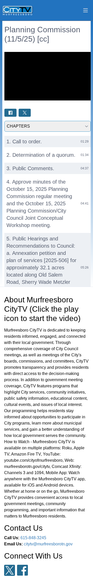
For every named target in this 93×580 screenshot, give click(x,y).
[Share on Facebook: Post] (10, 113)
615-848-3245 (33, 538)
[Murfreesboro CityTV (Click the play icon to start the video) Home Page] (17, 10)
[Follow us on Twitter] (9, 570)
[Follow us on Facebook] (22, 570)
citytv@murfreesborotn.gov (48, 544)
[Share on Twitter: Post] (25, 113)
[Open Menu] (85, 10)
